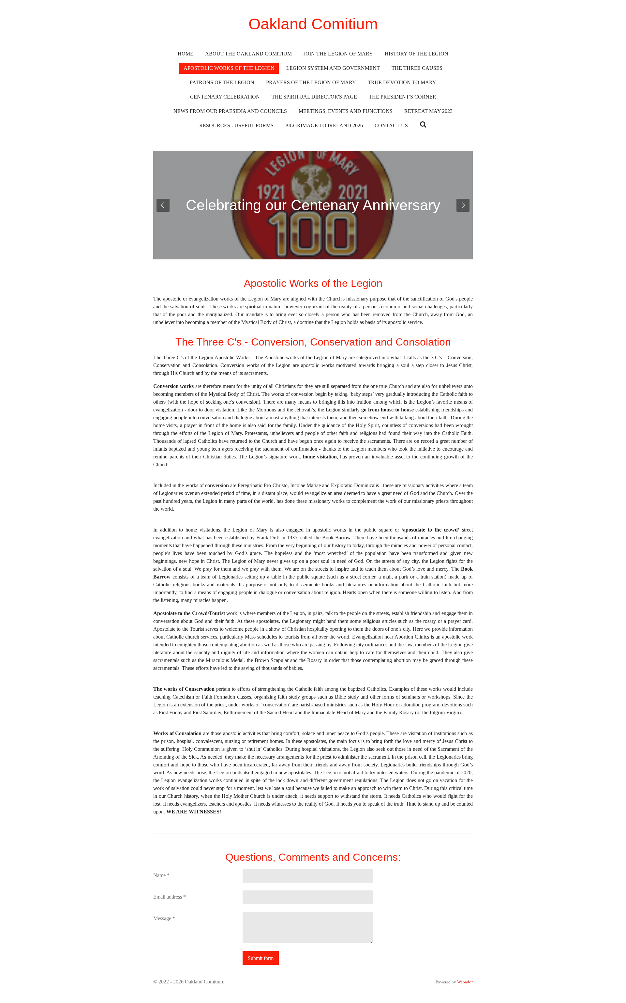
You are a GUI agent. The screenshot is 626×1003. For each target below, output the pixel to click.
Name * (161, 875)
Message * (164, 918)
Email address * (169, 897)
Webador (465, 982)
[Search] (423, 124)
